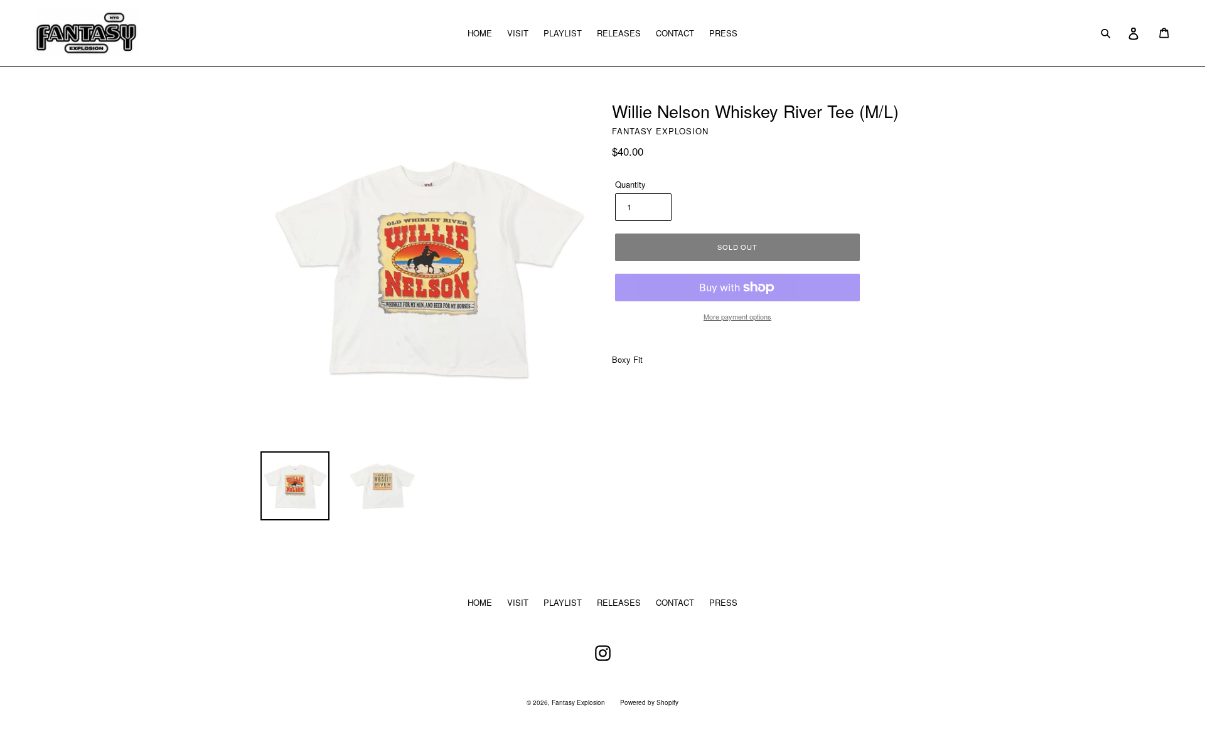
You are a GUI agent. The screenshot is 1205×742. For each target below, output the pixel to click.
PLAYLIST (563, 33)
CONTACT (675, 33)
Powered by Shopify (649, 702)
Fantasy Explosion (578, 702)
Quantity (630, 184)
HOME (480, 33)
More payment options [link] (737, 316)
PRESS (723, 33)
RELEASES (619, 33)
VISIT (517, 33)
